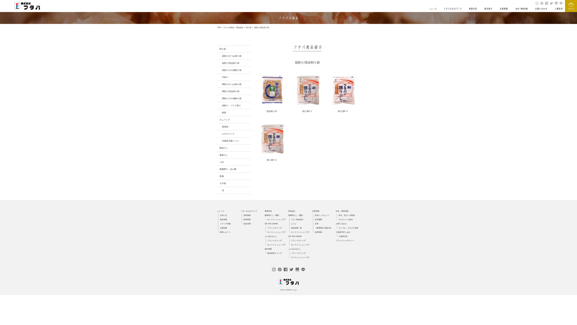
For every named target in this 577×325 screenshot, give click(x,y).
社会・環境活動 (342, 211)
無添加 (225, 126)
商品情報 (223, 219)
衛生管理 (247, 224)
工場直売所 (343, 236)
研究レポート (225, 232)
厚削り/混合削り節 (230, 91)
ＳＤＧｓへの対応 (346, 219)
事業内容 (268, 211)
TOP (219, 27)
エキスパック (228, 134)
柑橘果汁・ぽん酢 (228, 169)
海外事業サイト (273, 253)
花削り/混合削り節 (261, 27)
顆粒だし (224, 148)
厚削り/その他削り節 (231, 98)
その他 (223, 183)
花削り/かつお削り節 (231, 56)
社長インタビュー (322, 215)
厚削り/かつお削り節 (231, 84)
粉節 (224, 112)
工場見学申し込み (343, 232)
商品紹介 (240, 27)
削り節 (248, 27)
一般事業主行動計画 (323, 228)
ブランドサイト (273, 228)
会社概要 (318, 219)
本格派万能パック (230, 141)
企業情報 (223, 228)
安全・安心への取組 (347, 215)
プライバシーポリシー (345, 241)
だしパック (225, 119)
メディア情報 (225, 224)
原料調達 (247, 215)
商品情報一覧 (296, 228)
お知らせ (223, 215)
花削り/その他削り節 (231, 70)
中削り (225, 77)
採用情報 (318, 232)
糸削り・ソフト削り (231, 105)
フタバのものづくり (249, 211)
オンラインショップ (275, 219)
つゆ (222, 162)
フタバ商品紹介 (297, 219)
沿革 (316, 224)
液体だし (224, 155)
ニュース (220, 211)
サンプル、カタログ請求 (348, 228)
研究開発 (247, 219)
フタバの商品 (228, 27)
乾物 (222, 176)
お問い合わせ (341, 224)
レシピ (293, 224)
